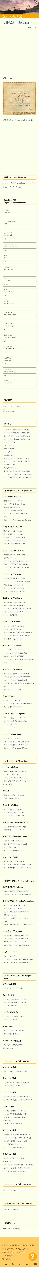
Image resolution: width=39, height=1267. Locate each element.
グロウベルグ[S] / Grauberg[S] (13, 1085)
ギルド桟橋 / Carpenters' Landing (14, 639)
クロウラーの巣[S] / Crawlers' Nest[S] (15, 1141)
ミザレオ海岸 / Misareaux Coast (14, 908)
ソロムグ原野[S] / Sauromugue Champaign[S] (18, 1164)
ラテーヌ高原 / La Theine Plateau (14, 588)
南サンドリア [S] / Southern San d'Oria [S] (17, 471)
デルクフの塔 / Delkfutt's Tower (14, 707)
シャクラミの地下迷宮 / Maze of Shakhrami (18, 608)
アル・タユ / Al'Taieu (10, 956)
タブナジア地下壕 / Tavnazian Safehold (16, 458)
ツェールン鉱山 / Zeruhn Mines (14, 534)
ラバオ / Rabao (8, 455)
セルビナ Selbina (16, 22)
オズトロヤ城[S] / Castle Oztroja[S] (15, 1171)
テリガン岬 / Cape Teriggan (13, 809)
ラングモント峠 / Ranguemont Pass (15, 721)
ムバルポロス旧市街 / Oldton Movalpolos (17, 891)
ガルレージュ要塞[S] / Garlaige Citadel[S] (17, 1168)
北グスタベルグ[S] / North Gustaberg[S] (16, 1082)
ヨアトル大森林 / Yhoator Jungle (14, 841)
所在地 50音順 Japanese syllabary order (18, 120)
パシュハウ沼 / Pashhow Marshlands (15, 650)
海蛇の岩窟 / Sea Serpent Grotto (14, 830)
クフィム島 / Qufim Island (12, 700)
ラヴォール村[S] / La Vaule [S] (13, 1123)
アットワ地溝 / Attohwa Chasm (14, 689)
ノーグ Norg (16, 187)
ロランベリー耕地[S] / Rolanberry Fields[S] (17, 1138)
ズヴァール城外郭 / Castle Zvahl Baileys (16, 741)
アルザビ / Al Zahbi (10, 464)
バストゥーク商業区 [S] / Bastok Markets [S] (18, 474)
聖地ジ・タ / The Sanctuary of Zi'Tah (15, 771)
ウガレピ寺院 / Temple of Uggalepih (15, 844)
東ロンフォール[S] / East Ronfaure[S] (15, 1071)
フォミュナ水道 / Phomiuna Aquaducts (16, 911)
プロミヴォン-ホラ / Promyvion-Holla (16, 935)
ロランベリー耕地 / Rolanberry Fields (16, 653)
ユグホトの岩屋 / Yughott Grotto (14, 510)
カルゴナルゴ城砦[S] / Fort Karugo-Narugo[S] (18, 1100)
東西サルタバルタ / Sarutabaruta (14, 554)
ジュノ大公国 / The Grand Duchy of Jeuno (17, 439)
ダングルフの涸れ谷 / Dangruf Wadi (15, 540)
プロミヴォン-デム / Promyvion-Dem (16, 938)
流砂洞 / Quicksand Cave (11, 798)
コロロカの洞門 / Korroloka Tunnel (15, 543)
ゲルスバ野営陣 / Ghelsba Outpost (15, 504)
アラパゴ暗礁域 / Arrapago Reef (14, 1034)
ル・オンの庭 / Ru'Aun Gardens (14, 861)
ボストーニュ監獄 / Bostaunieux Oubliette (17, 520)
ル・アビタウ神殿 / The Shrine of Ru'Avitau (17, 868)
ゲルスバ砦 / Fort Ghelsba (12, 507)
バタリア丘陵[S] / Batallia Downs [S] (15, 1114)
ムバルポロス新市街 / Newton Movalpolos (17, 894)
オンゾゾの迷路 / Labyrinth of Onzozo (16, 612)
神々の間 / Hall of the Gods (12, 778)
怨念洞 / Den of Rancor (11, 847)
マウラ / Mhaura (9, 445)
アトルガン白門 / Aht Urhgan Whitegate (17, 461)
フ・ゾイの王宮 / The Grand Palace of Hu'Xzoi (18, 959)
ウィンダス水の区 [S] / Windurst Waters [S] (17, 477)
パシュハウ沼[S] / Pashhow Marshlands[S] (17, 1134)
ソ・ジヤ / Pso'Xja (9, 727)
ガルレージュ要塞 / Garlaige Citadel (15, 680)
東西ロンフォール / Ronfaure (13, 501)
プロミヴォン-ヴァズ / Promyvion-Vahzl (16, 945)
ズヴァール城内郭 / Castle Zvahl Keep (16, 745)
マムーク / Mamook (10, 1005)
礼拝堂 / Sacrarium (10, 915)
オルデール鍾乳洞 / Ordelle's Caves (15, 591)
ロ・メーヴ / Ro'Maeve (11, 774)
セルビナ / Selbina (9, 442)
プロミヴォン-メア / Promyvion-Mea (15, 942)
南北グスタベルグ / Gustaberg (13, 531)
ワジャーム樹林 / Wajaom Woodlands (16, 999)
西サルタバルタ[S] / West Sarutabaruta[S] (17, 1096)
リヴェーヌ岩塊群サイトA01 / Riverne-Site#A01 (19, 924)
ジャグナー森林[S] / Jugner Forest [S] (15, 1111)
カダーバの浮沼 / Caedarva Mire (14, 1030)
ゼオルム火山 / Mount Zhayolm (14, 1016)
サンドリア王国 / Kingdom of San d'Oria (16, 429)
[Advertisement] (19, 51)
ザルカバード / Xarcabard (12, 738)
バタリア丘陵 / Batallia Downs (13, 629)
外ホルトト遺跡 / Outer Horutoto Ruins (16, 567)
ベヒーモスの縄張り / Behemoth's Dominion (18, 703)
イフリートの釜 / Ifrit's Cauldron (14, 850)
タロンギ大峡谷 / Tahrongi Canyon (15, 605)
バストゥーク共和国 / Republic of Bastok (17, 432)
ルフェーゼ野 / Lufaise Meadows (14, 905)
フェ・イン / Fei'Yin (10, 724)
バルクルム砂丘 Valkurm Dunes (14, 183)
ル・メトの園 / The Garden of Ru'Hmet (16, 962)
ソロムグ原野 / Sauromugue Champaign (17, 677)
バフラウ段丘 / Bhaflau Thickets (14, 988)
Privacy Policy (6, 1259)
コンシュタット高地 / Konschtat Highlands (17, 581)
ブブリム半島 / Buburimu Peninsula (15, 602)
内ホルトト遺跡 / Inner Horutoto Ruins (16, 564)
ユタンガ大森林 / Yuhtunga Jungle (15, 826)
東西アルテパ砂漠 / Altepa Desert (14, 795)
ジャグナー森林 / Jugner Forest (14, 626)
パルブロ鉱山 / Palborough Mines (14, 537)
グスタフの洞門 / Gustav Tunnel (14, 815)
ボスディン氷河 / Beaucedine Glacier (15, 718)
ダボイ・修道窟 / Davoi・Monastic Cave (17, 635)
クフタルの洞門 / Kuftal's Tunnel (14, 812)
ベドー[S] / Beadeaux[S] (11, 1144)
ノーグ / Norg (8, 452)
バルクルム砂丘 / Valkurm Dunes (14, 578)
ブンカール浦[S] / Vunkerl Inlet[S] (14, 1147)
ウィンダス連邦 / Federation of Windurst (17, 436)
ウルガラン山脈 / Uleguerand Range (15, 748)
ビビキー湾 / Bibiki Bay (11, 615)
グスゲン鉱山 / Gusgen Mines (13, 585)
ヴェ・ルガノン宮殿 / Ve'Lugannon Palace (17, 864)
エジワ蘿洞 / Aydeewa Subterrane (15, 1002)
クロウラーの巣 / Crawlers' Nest (14, 656)
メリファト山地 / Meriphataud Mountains (17, 673)
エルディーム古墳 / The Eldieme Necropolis (18, 632)
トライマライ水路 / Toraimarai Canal (15, 561)
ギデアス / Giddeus (10, 558)
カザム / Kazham (9, 448)
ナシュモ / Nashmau (10, 468)
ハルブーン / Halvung (10, 1019)
